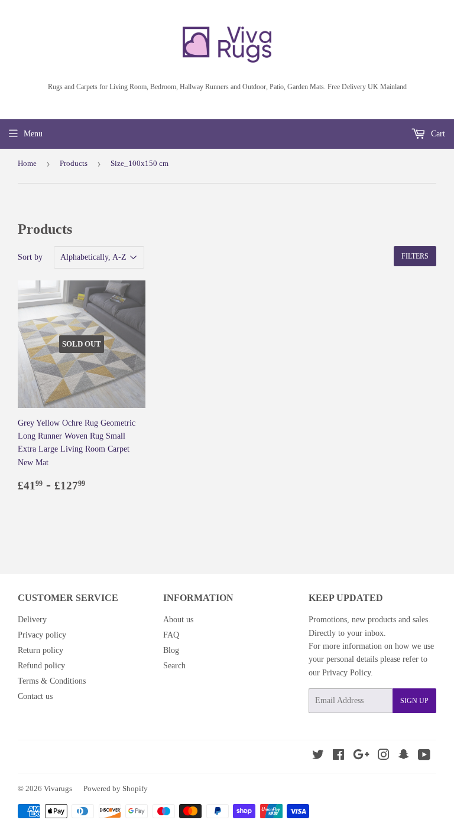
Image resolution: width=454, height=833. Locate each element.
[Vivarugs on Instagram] (384, 756)
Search (174, 665)
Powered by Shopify (115, 788)
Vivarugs (58, 788)
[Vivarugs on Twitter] (318, 756)
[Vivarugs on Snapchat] (404, 756)
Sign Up (414, 701)
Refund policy (41, 665)
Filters (415, 256)
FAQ (171, 635)
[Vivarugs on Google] (361, 756)
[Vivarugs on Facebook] (338, 756)
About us (178, 619)
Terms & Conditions (52, 681)
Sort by (30, 257)
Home (27, 163)
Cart (437, 133)
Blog (171, 650)
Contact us (35, 696)
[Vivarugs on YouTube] (424, 756)
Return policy (40, 650)
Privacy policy (42, 635)
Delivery (32, 619)
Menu (33, 133)
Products (73, 163)
